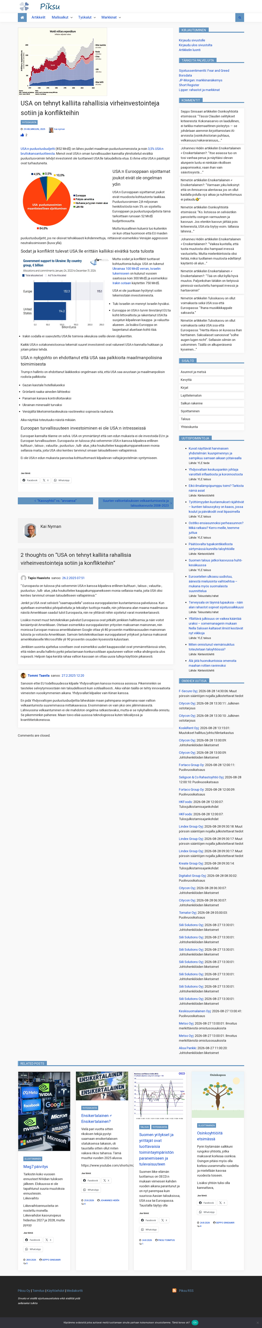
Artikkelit (38, 17)
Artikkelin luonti (190, 50)
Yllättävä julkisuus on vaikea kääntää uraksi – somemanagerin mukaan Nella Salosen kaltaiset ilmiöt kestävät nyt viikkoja (216, 626)
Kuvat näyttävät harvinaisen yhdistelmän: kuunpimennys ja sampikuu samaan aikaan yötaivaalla (215, 453)
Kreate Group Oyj (191, 863)
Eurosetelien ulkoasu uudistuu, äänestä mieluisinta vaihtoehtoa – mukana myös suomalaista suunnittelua (213, 584)
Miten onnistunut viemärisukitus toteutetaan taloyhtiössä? (212, 647)
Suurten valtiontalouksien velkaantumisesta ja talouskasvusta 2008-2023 (136, 503)
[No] (257, 1322)
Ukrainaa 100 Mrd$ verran (130, 268)
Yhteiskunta (29, 122)
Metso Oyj (186, 1023)
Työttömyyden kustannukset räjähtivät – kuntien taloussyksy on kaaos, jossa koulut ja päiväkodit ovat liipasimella (216, 507)
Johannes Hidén (109, 1200)
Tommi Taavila (39, 675)
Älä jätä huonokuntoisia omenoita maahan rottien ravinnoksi (212, 663)
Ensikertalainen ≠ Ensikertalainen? (96, 1118)
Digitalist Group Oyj (192, 875)
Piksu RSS (186, 1290)
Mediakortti (75, 1290)
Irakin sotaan (121, 283)
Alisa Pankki (187, 1048)
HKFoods (185, 802)
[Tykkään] (23, 135)
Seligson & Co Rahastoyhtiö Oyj (201, 777)
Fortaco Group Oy (191, 765)
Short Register (189, 85)
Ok (195, 1322)
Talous (185, 419)
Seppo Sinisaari (51, 1259)
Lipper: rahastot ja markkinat (199, 90)
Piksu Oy (24, 1290)
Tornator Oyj (187, 912)
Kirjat (184, 387)
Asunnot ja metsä (193, 372)
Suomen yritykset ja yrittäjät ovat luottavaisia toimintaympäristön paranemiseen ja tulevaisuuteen (156, 1149)
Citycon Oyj (187, 703)
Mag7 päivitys (35, 1167)
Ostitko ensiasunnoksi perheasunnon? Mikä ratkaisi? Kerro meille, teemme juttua (216, 528)
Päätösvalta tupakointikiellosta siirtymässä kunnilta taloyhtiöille (212, 546)
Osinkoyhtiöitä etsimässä (210, 1136)
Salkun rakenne (192, 403)
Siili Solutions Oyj (191, 925)
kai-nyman (59, 129)
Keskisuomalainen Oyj (195, 1011)
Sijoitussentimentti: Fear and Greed (204, 70)
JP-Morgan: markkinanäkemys (200, 80)
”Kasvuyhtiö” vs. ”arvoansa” (56, 500)
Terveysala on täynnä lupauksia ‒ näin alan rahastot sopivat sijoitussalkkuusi (216, 605)
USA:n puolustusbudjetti (38, 148)
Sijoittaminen (190, 411)
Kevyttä (186, 379)
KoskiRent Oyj (189, 728)
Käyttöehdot (55, 1290)
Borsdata (185, 75)
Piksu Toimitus (166, 1240)
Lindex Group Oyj (191, 826)
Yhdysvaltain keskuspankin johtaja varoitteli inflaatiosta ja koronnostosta (216, 472)
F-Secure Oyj (188, 691)
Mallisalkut (60, 17)
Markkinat (109, 17)
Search (239, 17)
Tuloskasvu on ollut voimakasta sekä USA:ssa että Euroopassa (208, 303)
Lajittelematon (191, 395)
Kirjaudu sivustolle (192, 40)
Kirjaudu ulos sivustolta (195, 45)
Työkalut (85, 17)
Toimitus (38, 1290)
